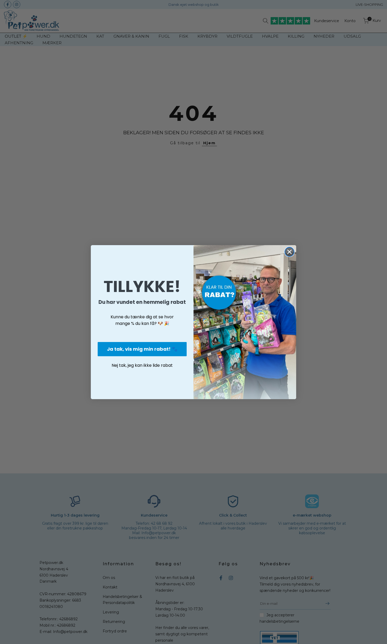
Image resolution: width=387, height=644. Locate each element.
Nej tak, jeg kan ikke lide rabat (142, 365)
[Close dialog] (289, 251)
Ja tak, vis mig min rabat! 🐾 (142, 349)
